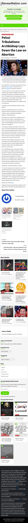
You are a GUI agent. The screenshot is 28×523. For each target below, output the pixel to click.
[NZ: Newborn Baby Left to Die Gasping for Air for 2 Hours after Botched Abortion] (7, 224)
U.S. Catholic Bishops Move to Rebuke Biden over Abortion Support (6, 215)
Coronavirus (18, 268)
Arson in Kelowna (6, 272)
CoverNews (13, 521)
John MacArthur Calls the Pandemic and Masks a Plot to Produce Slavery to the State (14, 248)
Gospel (7, 291)
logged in (10, 334)
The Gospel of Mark (5, 435)
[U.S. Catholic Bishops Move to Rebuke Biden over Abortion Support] (7, 211)
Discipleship (4, 314)
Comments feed (4, 374)
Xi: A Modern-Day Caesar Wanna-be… (20, 319)
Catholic (7, 88)
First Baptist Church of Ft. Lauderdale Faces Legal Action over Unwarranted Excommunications (21, 298)
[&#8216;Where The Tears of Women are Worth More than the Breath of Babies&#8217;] (18, 211)
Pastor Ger (9, 441)
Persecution (4, 315)
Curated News (13, 57)
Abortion (3, 34)
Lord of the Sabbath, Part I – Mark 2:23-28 (6, 439)
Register (3, 367)
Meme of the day (6, 418)
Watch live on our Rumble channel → (13, 16)
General (3, 414)
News (12, 34)
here (12, 182)
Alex (7, 419)
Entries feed (4, 371)
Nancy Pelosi (9, 86)
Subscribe (4, 393)
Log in (2, 369)
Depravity (8, 34)
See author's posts (19, 199)
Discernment (23, 268)
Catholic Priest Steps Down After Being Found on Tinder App (13, 241)
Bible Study (4, 434)
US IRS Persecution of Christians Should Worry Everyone (7, 320)
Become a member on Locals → (14, 18)
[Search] (26, 25)
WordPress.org (4, 376)
